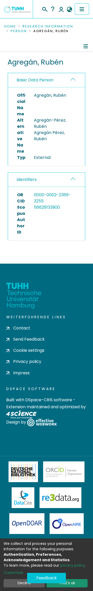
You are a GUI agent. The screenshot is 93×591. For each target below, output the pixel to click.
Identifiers (27, 179)
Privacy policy (27, 361)
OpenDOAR (27, 523)
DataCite (23, 497)
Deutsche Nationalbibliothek (23, 472)
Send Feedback (29, 339)
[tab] (46, 80)
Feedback (46, 578)
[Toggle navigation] (82, 9)
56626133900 (47, 207)
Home (10, 26)
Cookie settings (28, 350)
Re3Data (60, 497)
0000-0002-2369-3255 (52, 198)
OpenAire (66, 523)
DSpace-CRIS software (48, 400)
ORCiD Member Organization (64, 472)
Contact (21, 328)
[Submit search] (44, 8)
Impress (21, 373)
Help (52, 9)
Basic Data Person (35, 80)
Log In (61, 9)
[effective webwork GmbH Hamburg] (42, 422)
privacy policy (72, 565)
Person (19, 31)
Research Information (47, 26)
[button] (69, 9)
